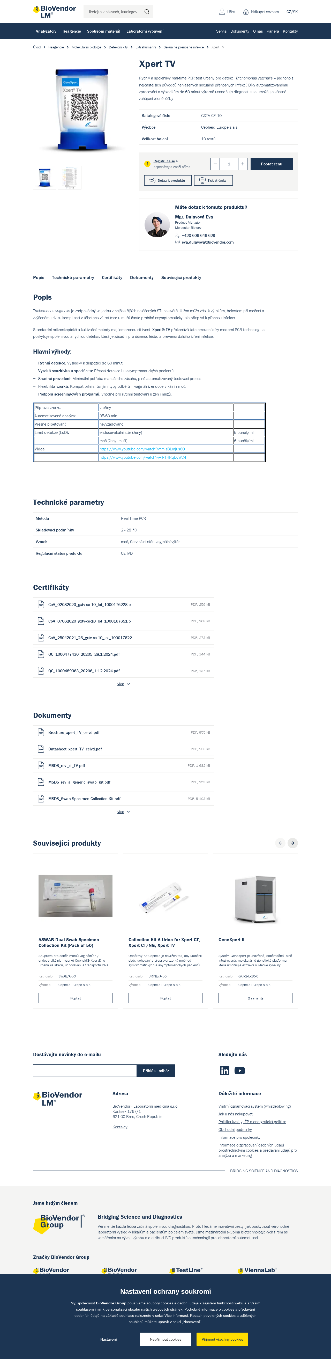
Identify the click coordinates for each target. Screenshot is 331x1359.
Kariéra (273, 31)
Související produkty (181, 277)
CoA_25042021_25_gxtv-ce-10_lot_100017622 (129, 637)
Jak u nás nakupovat (236, 1113)
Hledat (146, 11)
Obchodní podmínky (235, 1129)
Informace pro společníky (239, 1137)
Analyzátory (46, 31)
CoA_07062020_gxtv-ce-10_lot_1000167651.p (129, 621)
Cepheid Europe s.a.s (219, 127)
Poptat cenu (271, 163)
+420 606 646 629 (198, 235)
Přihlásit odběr (156, 1070)
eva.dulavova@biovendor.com (208, 242)
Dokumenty (239, 31)
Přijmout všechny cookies (222, 1339)
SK (295, 11)
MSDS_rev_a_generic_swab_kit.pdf (129, 782)
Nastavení (108, 1339)
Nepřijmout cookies (165, 1339)
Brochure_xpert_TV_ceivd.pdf (129, 732)
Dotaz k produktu (171, 180)
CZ (289, 11)
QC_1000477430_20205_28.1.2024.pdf (129, 654)
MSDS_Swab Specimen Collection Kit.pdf (129, 798)
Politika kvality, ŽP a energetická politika (252, 1121)
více (120, 683)
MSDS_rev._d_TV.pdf (129, 765)
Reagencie (72, 31)
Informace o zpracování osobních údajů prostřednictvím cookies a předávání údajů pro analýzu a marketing (258, 1150)
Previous (280, 843)
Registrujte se (164, 161)
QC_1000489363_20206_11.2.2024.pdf (129, 670)
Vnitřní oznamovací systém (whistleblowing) (255, 1106)
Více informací (176, 1315)
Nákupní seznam (265, 11)
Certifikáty (112, 277)
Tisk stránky (217, 180)
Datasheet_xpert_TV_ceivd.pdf (129, 748)
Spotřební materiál (103, 31)
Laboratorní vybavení (144, 31)
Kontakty (290, 31)
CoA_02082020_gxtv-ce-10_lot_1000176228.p (129, 604)
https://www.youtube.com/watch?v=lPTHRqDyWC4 (143, 457)
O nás (258, 31)
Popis (38, 277)
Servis (221, 31)
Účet (231, 11)
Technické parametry (73, 277)
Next (293, 843)
